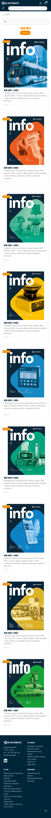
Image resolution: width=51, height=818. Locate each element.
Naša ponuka (8, 776)
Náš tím (30, 776)
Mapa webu (31, 764)
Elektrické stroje (33, 749)
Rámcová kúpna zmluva (12, 789)
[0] (45, 3)
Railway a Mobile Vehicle (36, 757)
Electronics (31, 762)
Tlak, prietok (31, 759)
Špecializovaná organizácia (13, 773)
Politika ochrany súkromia (13, 804)
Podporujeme (8, 802)
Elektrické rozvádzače (35, 746)
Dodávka (7, 778)
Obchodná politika (10, 781)
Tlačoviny (7, 799)
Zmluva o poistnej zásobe (13, 796)
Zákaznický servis (33, 773)
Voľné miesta (8, 807)
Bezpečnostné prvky (34, 751)
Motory (29, 754)
